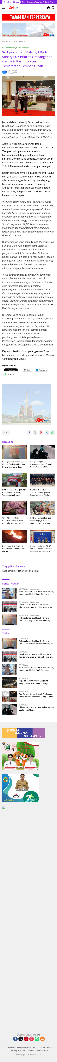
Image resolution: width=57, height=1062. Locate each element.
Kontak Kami (44, 1047)
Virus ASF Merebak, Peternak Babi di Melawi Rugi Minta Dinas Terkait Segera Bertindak (13, 521)
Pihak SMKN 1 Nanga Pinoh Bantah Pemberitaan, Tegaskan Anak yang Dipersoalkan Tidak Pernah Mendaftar (14, 492)
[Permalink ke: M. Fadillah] (4, 71)
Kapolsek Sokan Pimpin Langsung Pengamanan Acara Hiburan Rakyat (34, 682)
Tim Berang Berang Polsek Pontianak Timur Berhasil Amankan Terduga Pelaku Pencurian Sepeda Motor (36, 695)
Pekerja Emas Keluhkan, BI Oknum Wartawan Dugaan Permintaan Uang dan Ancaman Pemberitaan (13, 464)
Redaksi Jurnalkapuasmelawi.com (21, 1047)
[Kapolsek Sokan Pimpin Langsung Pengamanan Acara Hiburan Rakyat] (9, 682)
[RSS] (42, 1039)
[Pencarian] (53, 7)
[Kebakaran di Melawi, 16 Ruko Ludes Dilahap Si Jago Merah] (14, 536)
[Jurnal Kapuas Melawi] (13, 7)
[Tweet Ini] (35, 432)
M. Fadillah (12, 71)
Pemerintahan (23, 47)
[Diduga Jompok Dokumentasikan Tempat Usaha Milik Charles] (42, 452)
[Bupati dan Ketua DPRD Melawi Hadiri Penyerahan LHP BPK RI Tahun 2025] (42, 536)
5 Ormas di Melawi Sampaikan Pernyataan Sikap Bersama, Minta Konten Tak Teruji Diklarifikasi (40, 492)
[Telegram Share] (47, 432)
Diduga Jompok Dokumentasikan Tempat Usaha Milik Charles (41, 464)
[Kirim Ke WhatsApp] (52, 432)
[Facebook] (15, 1039)
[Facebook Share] (29, 432)
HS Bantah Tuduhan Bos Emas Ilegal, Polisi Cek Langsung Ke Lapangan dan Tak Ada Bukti (40, 521)
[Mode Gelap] (48, 7)
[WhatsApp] (37, 1039)
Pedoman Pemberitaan (38, 1050)
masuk (16, 570)
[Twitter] (20, 1039)
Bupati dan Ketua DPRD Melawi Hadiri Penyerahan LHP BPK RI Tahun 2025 (41, 548)
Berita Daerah (8, 47)
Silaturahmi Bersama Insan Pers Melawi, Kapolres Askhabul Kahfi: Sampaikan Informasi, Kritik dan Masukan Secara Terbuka (36, 592)
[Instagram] (31, 1039)
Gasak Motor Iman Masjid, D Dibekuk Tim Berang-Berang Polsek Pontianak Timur (35, 606)
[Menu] (4, 7)
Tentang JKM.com (17, 1050)
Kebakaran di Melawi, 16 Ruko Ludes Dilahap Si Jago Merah (14, 548)
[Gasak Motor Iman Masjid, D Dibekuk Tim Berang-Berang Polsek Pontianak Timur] (9, 606)
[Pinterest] (26, 1039)
